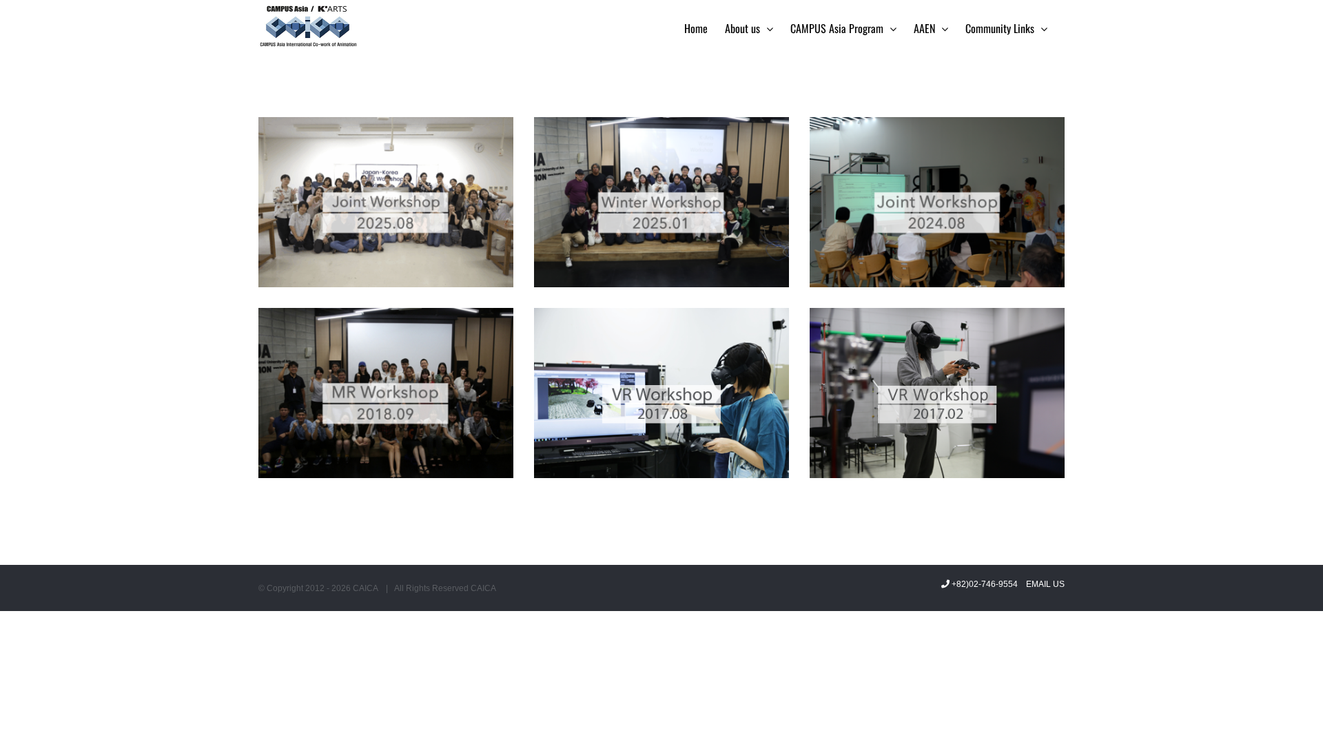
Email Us (1043, 584)
